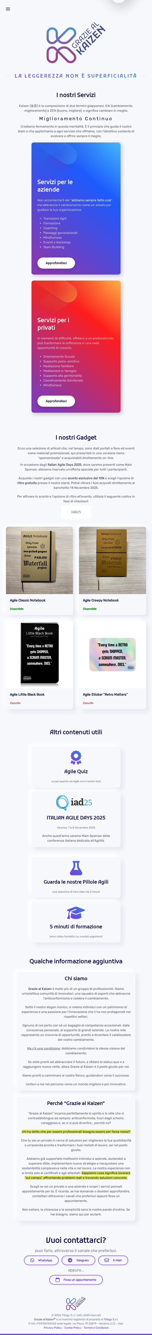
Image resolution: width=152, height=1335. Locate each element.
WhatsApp (45, 1260)
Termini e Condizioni (96, 1327)
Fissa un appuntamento (80, 1280)
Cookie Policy (72, 1327)
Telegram (82, 1260)
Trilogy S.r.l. (111, 1319)
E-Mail (117, 1260)
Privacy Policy (53, 1327)
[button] (8, 9)
